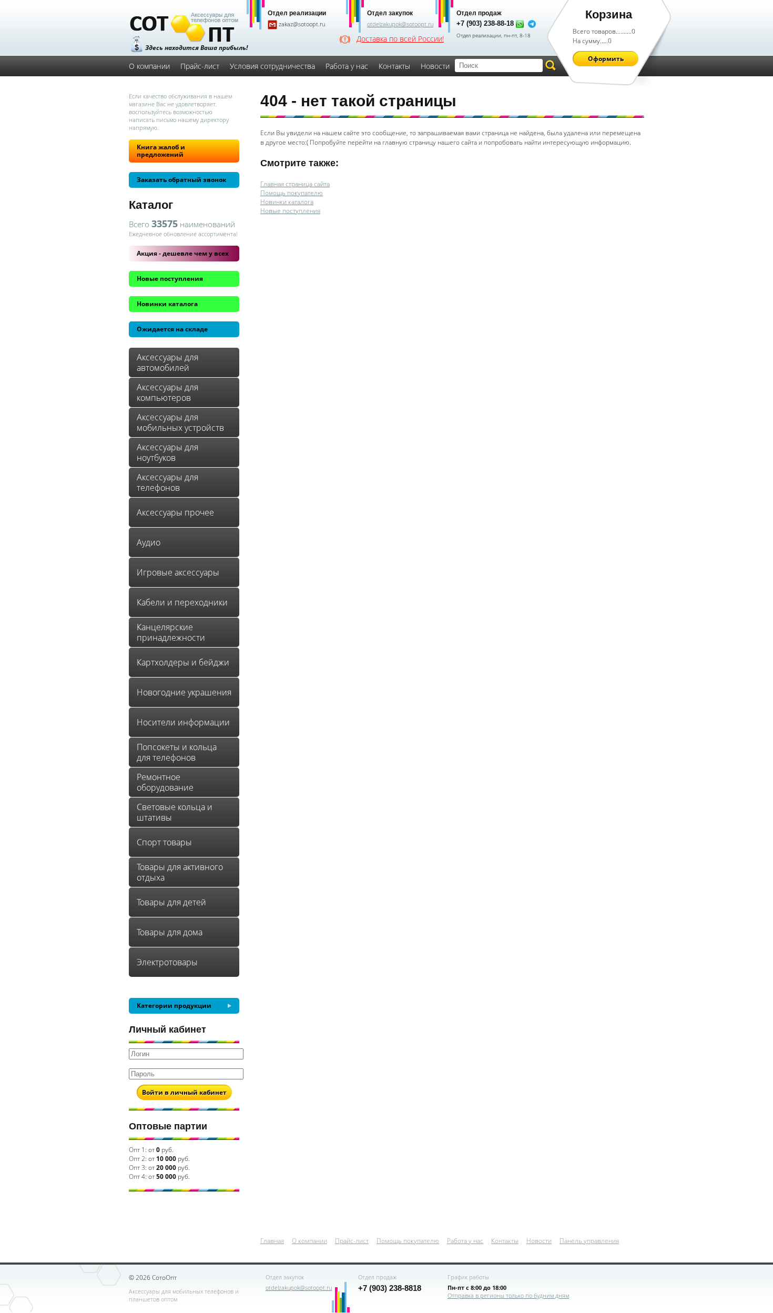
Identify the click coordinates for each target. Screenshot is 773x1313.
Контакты (394, 66)
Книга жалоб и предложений (161, 151)
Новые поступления (170, 278)
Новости (435, 66)
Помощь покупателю (291, 192)
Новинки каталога (167, 303)
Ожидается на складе (172, 329)
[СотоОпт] (184, 28)
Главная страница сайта (295, 183)
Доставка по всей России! (400, 39)
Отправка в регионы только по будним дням (508, 1295)
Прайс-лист (199, 66)
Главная (272, 1240)
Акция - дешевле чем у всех (183, 253)
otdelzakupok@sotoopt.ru (400, 24)
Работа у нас (347, 66)
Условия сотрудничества (272, 66)
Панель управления (589, 1240)
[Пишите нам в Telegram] (532, 23)
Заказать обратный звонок (181, 179)
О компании (149, 66)
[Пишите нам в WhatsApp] (520, 23)
